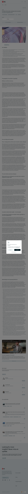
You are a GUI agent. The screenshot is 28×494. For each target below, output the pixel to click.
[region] (14, 247)
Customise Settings (14, 252)
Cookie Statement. (17, 247)
